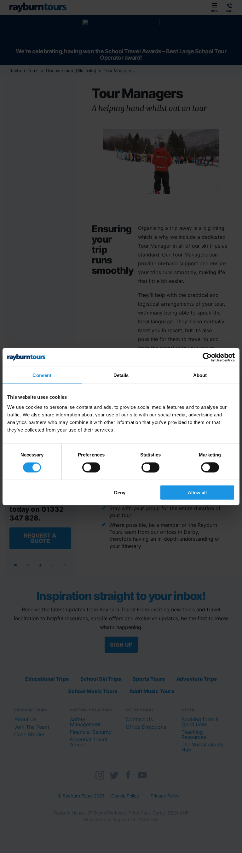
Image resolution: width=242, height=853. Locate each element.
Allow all (197, 492)
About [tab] (200, 375)
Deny (119, 492)
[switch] (91, 467)
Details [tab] (121, 375)
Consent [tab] (41, 375)
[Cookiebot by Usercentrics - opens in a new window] (207, 357)
